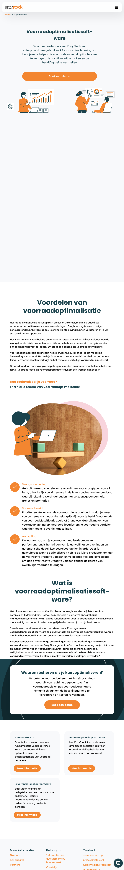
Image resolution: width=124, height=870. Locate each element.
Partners (15, 864)
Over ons (15, 855)
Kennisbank (17, 859)
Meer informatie (27, 768)
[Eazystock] (14, 7)
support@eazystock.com (97, 864)
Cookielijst (52, 867)
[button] (116, 7)
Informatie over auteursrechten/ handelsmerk (55, 859)
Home (8, 14)
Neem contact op (93, 855)
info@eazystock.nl (93, 859)
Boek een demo (59, 76)
